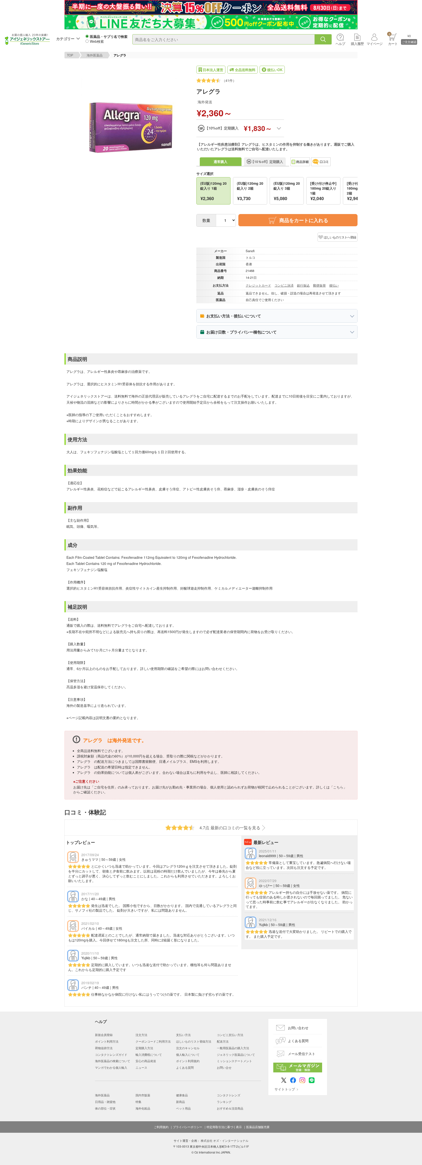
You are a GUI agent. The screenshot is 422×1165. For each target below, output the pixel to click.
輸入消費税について (149, 1054)
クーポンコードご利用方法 (153, 1041)
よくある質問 (185, 1067)
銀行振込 (303, 285)
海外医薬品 (95, 55)
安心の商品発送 (146, 1061)
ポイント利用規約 (188, 1061)
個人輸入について (188, 1054)
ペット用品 (183, 1108)
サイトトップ (284, 1089)
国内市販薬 (143, 1095)
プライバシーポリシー (187, 1127)
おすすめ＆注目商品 (230, 1108)
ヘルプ (340, 43)
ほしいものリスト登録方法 (193, 1041)
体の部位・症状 (105, 1108)
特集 (138, 1102)
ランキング (224, 1102)
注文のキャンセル (188, 1048)
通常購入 (220, 161)
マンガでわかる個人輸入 (111, 1067)
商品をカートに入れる (303, 220)
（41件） (229, 80)
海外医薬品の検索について (112, 1061)
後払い (334, 285)
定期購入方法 (144, 1048)
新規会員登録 (104, 1035)
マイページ (374, 43)
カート (393, 39)
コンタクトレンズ (228, 1095)
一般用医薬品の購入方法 (233, 1048)
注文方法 (141, 1035)
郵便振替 (319, 285)
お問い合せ (224, 1067)
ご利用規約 (161, 1127)
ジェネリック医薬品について (236, 1054)
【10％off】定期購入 (267, 161)
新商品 (180, 1102)
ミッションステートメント (234, 1061)
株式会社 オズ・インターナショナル (224, 1140)
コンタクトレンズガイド (111, 1054)
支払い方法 (183, 1035)
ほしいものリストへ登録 (340, 237)
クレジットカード (258, 285)
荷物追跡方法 (104, 1048)
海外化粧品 (143, 1108)
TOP (70, 55)
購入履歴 (357, 43)
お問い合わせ (298, 1027)
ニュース (141, 1067)
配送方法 (223, 1041)
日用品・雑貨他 (105, 1102)
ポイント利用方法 (106, 1041)
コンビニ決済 (284, 285)
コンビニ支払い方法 (230, 1035)
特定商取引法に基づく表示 (224, 1127)
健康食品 (182, 1095)
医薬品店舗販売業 (258, 1127)
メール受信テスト (301, 1053)
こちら (338, 787)
